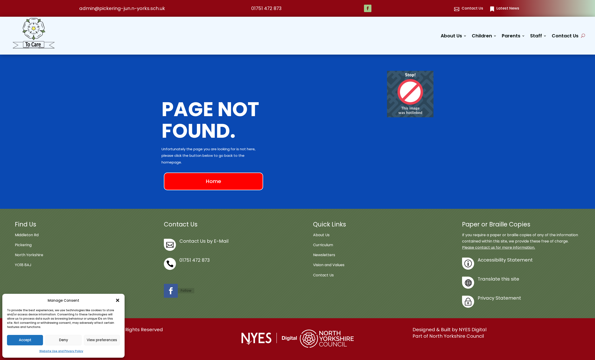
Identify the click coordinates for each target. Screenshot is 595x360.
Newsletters (324, 255)
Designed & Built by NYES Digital (449, 329)
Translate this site (498, 279)
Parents (511, 36)
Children (482, 36)
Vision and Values (328, 265)
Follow (186, 290)
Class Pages (493, 67)
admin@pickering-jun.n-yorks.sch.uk (122, 8)
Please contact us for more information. (498, 247)
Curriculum (323, 245)
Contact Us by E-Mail (203, 241)
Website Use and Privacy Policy (61, 351)
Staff (536, 36)
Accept (25, 339)
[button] (117, 300)
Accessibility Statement (505, 260)
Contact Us (565, 36)
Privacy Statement (499, 298)
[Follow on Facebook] (367, 8)
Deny (63, 339)
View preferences (102, 339)
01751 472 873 (266, 8)
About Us (451, 36)
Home (213, 181)
